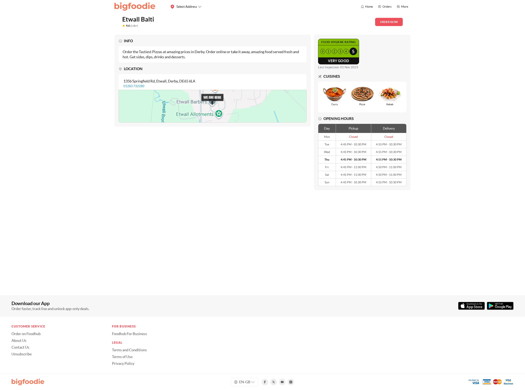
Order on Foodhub (26, 334)
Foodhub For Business (129, 334)
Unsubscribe (21, 354)
